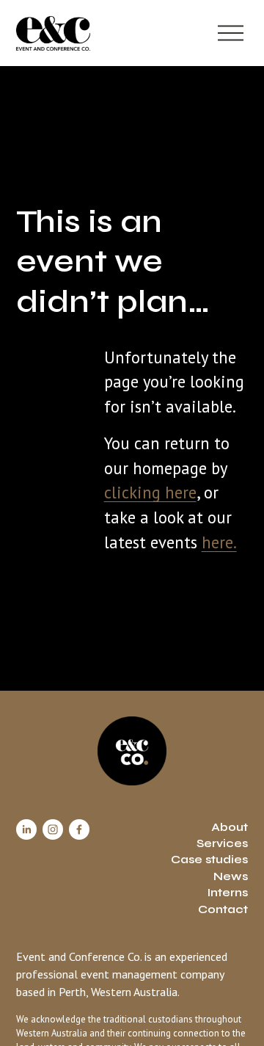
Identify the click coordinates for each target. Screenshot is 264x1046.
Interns (227, 892)
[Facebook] (79, 829)
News (230, 876)
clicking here (150, 492)
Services (222, 843)
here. (219, 542)
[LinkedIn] (26, 829)
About (229, 827)
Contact (223, 909)
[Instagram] (53, 829)
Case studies (209, 859)
